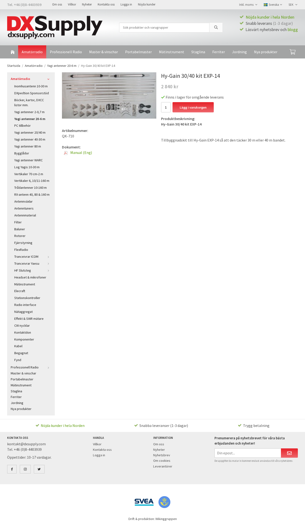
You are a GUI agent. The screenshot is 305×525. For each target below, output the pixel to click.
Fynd (17, 360)
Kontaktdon (22, 332)
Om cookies (161, 460)
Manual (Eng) (81, 152)
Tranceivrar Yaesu (26, 263)
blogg (293, 29)
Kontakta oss (106, 4)
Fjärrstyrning (23, 243)
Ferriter (218, 51)
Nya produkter (265, 51)
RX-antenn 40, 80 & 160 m (32, 194)
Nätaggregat (23, 312)
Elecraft (19, 291)
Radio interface (25, 305)
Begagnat (21, 353)
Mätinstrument (171, 51)
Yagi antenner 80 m (27, 146)
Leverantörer (162, 466)
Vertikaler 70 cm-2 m (28, 174)
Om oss (57, 4)
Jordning (239, 51)
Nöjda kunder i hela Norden (270, 17)
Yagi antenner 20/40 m (30, 132)
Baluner (19, 229)
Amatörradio (32, 51)
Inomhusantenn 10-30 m (31, 86)
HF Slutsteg (22, 270)
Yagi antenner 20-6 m (29, 119)
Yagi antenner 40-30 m (29, 139)
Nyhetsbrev (161, 455)
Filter (18, 222)
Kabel (18, 346)
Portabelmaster (138, 51)
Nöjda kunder (146, 4)
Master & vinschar (103, 51)
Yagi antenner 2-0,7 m (29, 112)
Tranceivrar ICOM (26, 256)
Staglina (198, 51)
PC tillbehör (22, 125)
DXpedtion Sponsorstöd (31, 93)
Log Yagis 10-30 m (27, 167)
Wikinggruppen (166, 519)
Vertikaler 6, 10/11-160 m (31, 180)
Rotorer (19, 236)
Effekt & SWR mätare (29, 318)
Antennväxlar (23, 201)
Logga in (126, 4)
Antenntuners (24, 208)
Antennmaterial (25, 215)
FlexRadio (21, 249)
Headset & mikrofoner (30, 277)
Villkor (72, 4)
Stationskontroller (27, 298)
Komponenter (24, 339)
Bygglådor (21, 153)
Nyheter (87, 4)
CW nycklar (22, 325)
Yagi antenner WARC (28, 160)
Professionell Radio (66, 51)
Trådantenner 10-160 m (30, 187)
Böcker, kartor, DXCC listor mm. (29, 102)
